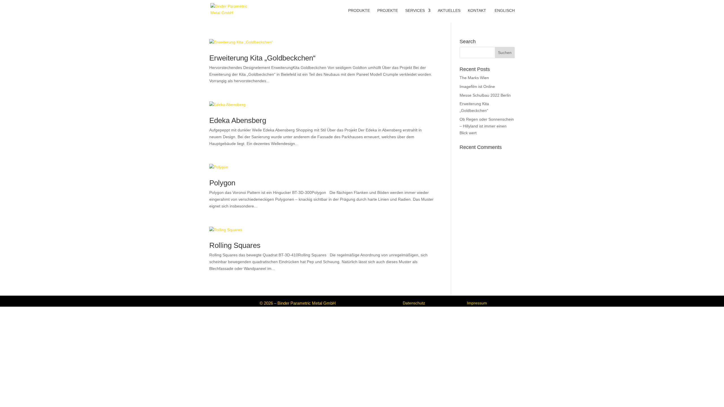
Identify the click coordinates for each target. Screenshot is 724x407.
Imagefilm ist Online (477, 86)
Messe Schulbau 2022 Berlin (485, 95)
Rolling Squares (234, 245)
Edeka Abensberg (237, 120)
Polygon (222, 183)
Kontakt (477, 10)
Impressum (477, 303)
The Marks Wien (474, 77)
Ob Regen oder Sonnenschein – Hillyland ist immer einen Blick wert (487, 126)
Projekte (387, 10)
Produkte (359, 10)
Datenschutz (414, 303)
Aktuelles (449, 10)
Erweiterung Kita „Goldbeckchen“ (262, 58)
